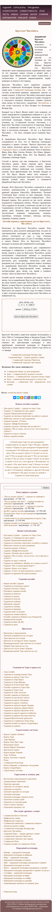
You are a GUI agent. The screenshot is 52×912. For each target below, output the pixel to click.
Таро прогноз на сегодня (14, 638)
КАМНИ (32, 18)
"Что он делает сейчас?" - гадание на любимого (24, 496)
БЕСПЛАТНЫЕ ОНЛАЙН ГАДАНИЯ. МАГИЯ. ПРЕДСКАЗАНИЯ (27, 902)
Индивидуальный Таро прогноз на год (20, 651)
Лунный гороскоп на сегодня (16, 791)
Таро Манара (9, 739)
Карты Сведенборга (12, 767)
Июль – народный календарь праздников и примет (26, 867)
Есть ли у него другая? (24, 461)
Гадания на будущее (12, 609)
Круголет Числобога (12, 831)
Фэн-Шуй (22, 18)
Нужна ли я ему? (42, 464)
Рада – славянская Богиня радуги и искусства (26, 379)
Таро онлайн (9, 671)
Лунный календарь (12, 794)
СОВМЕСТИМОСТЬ (28, 11)
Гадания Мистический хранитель (18, 718)
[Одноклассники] (21, 397)
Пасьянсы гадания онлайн (15, 591)
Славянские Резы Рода (13, 762)
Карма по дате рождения (24, 447)
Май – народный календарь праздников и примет (25, 862)
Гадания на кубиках (12, 601)
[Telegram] (25, 397)
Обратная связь (10, 891)
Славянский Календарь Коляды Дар (29, 89)
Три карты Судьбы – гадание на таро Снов (22, 408)
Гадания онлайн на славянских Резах (20, 844)
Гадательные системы (13, 770)
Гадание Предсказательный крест (18, 540)
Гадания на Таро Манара (14, 682)
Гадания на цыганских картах (17, 697)
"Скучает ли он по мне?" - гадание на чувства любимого (23, 507)
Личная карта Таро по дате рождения (20, 513)
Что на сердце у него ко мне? (19, 467)
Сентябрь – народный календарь (18, 873)
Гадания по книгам (12, 598)
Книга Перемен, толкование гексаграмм (21, 765)
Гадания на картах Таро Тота (16, 677)
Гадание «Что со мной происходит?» (19, 565)
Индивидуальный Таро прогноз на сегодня (22, 643)
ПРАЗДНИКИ (33, 7)
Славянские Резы (11, 841)
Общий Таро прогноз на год (16, 646)
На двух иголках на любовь (33, 472)
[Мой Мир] (35, 397)
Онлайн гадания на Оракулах (16, 695)
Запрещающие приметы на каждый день (21, 883)
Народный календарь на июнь (17, 865)
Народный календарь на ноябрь (17, 878)
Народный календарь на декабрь (18, 880)
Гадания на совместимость (15, 614)
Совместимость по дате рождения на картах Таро (25, 518)
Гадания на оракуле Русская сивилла (19, 715)
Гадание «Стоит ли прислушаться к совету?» (23, 570)
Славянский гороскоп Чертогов (26, 360)
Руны (6, 760)
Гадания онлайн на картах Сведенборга (21, 723)
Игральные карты (11, 744)
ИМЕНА (14, 14)
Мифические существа (13, 820)
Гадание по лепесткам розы (27, 475)
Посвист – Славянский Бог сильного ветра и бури (28, 376)
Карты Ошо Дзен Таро (13, 742)
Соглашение (17, 908)
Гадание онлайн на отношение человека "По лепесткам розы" (23, 524)
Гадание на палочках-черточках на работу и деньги (26, 543)
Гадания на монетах (12, 593)
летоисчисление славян (18, 392)
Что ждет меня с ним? (23, 464)
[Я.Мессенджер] (18, 397)
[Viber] (28, 397)
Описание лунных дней (14, 799)
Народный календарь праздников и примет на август (27, 870)
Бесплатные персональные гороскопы (20, 778)
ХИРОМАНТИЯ (9, 18)
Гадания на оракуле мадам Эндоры (19, 705)
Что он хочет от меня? (22, 458)
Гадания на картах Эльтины (16, 702)
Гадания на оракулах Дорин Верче (18, 708)
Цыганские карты (11, 749)
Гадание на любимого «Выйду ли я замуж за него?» (26, 563)
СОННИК (24, 14)
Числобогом (43, 102)
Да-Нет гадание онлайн (14, 511)
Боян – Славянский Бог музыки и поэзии (24, 374)
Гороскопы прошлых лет (14, 807)
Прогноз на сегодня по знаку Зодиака (20, 640)
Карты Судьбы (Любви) (14, 734)
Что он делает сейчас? (21, 453)
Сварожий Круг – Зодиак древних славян (26, 357)
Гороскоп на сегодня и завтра (16, 786)
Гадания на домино (12, 726)
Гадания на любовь (12, 606)
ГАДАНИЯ (7, 7)
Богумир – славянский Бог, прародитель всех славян (29, 383)
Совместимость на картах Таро (18, 444)
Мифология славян (12, 818)
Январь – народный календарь (17, 852)
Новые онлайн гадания (14, 583)
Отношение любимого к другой (27, 470)
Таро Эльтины (10, 755)
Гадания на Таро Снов (13, 690)
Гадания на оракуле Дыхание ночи (19, 710)
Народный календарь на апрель (17, 860)
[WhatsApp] (32, 397)
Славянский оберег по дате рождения (23, 371)
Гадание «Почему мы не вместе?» (18, 553)
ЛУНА (42, 11)
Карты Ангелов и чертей (14, 757)
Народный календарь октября (16, 875)
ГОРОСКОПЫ (19, 7)
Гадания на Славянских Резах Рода (19, 720)
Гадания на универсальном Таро (18, 674)
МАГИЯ (33, 14)
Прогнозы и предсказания (15, 633)
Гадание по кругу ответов (15, 560)
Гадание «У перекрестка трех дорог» (19, 537)
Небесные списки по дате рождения (19, 545)
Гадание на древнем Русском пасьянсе (20, 573)
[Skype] (39, 397)
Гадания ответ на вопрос (14, 611)
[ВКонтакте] (14, 397)
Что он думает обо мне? (21, 456)
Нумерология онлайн (13, 619)
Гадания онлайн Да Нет (14, 622)
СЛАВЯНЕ (43, 14)
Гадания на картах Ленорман (16, 700)
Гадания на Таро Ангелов (15, 692)
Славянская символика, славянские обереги (23, 823)
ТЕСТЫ (6, 14)
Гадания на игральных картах (16, 586)
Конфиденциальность (32, 908)
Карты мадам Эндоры (13, 752)
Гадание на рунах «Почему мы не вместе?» (22, 426)
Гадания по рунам (11, 596)
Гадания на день (11, 624)
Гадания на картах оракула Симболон (20, 713)
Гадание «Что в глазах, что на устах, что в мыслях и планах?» (26, 556)
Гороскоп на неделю (12, 789)
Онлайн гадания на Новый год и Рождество (23, 616)
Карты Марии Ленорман (14, 747)
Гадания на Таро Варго (14, 679)
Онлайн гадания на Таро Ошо (17, 687)
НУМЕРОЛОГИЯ (10, 11)
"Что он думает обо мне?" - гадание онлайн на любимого (24, 502)
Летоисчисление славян (14, 826)
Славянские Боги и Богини (15, 815)
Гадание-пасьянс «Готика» (15, 548)
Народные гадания (12, 604)
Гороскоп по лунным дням (15, 802)
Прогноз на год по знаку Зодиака (18, 648)
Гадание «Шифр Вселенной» (16, 550)
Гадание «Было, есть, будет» (16, 568)
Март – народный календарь (16, 857)
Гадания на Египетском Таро (16, 684)
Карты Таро (9, 737)
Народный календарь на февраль (18, 855)
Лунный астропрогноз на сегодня (18, 635)
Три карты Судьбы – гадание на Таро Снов (22, 535)
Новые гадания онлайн (14, 436)
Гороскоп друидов (11, 784)
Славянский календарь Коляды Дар (26, 354)
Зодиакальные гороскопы (15, 781)
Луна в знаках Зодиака (13, 804)
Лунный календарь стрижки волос (19, 797)
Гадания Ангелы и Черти (14, 588)
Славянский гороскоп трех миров (26, 362)
